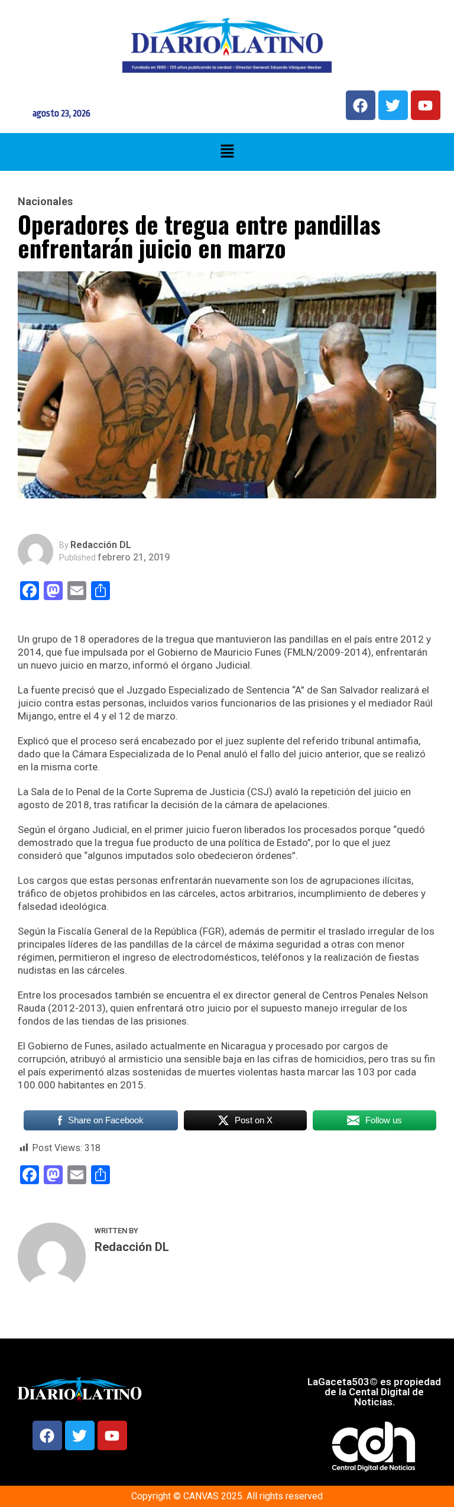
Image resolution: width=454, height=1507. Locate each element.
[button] (227, 152)
